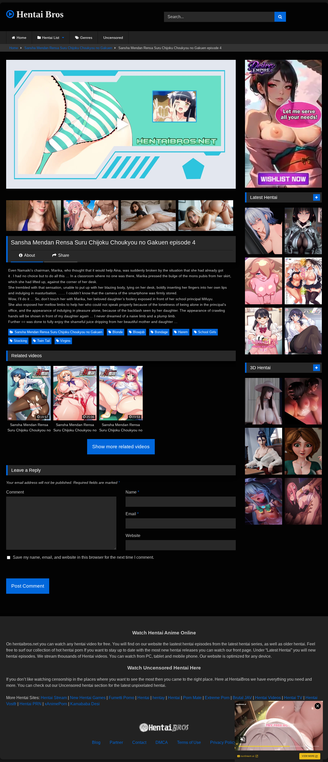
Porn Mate (192, 698)
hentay (158, 698)
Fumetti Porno (121, 698)
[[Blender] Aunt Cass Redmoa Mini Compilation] (303, 451)
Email (132, 514)
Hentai (143, 698)
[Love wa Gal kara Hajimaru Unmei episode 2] (303, 280)
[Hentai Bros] (164, 728)
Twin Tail (43, 341)
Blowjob (139, 332)
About (29, 255)
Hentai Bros (39, 14)
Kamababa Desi (85, 704)
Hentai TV (293, 698)
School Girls (207, 332)
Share (63, 255)
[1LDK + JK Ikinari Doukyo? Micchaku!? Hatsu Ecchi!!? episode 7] (263, 331)
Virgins (65, 341)
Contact (139, 742)
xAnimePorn (56, 704)
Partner (116, 742)
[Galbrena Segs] (263, 231)
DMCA (162, 742)
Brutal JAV (242, 698)
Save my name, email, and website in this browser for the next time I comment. (83, 557)
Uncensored (113, 38)
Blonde (117, 332)
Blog (96, 742)
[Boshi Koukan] (303, 401)
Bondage (161, 332)
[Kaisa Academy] (263, 451)
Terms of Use (189, 742)
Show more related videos (121, 446)
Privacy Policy (223, 742)
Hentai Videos (268, 698)
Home (21, 38)
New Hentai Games (88, 698)
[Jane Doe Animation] (303, 231)
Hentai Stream (54, 698)
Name (132, 492)
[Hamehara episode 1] (303, 331)
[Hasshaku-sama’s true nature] (263, 401)
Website (133, 535)
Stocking (20, 341)
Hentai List (50, 38)
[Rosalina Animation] (263, 280)
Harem (183, 332)
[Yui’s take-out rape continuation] (303, 501)
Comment (15, 492)
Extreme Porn (217, 698)
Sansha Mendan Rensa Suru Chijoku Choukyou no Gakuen (68, 48)
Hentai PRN (30, 704)
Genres (86, 38)
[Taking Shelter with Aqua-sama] (263, 501)
